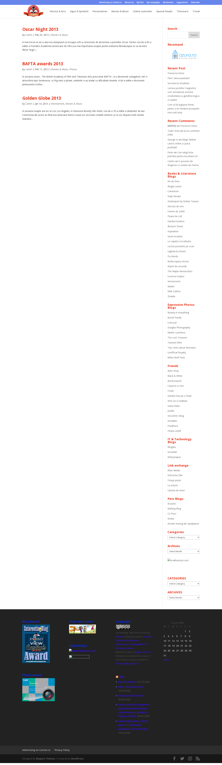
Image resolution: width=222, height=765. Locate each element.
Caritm (119, 636)
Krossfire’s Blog (176, 415)
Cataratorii (173, 191)
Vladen (171, 286)
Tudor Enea (174, 130)
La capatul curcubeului (179, 241)
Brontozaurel (174, 380)
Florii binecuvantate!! (179, 78)
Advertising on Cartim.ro (110, 2)
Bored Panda (174, 317)
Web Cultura (174, 291)
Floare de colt (175, 216)
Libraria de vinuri (176, 490)
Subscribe (195, 2)
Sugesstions (182, 2)
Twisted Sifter (175, 342)
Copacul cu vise (176, 385)
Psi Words (173, 256)
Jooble (171, 410)
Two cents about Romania (182, 347)
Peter (170, 152)
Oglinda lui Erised (176, 251)
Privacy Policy (62, 750)
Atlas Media (174, 470)
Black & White (175, 375)
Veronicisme (174, 281)
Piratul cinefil (174, 430)
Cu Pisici (172, 513)
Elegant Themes (45, 758)
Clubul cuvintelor (142, 11)
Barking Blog (174, 508)
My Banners (168, 2)
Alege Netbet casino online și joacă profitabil (182, 143)
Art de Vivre (174, 181)
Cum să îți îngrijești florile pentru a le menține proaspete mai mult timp (183, 108)
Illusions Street (175, 226)
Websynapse (174, 457)
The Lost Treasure (177, 337)
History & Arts (58, 11)
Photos (73, 69)
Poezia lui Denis (176, 73)
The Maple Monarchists (180, 271)
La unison (173, 485)
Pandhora (173, 425)
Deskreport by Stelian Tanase (183, 201)
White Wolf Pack (176, 357)
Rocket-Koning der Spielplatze (183, 523)
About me (129, 2)
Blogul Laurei (174, 186)
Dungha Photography (179, 327)
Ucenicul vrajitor (176, 276)
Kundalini (172, 420)
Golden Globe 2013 (41, 98)
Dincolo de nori (176, 206)
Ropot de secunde (177, 266)
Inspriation (173, 231)
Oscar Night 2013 (40, 29)
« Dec (166, 659)
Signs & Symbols (79, 11)
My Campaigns (153, 2)
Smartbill (172, 452)
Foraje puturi (174, 480)
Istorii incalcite (175, 236)
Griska (171, 518)
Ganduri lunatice (176, 221)
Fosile (171, 390)
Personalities (100, 11)
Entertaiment (57, 103)
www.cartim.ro (143, 652)
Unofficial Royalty (177, 352)
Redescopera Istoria (178, 261)
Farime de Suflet (176, 211)
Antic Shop (173, 370)
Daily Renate (174, 196)
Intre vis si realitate (177, 400)
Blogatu (172, 447)
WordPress (77, 758)
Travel (196, 11)
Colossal (172, 322)
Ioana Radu (174, 405)
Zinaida (171, 296)
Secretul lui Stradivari (178, 83)
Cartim (28, 34)
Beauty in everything (178, 312)
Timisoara (182, 11)
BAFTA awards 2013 (42, 64)
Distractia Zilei (175, 475)
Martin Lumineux (176, 332)
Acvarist (172, 503)
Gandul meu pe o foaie (180, 395)
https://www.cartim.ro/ (128, 663)
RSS (121, 677)
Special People (164, 11)
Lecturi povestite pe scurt (181, 246)
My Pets (140, 2)
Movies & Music (120, 11)
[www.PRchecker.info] (82, 650)
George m (173, 139)
